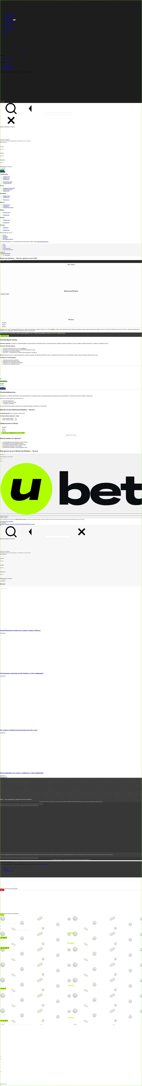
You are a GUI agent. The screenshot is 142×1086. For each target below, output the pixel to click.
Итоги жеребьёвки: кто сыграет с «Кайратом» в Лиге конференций (21, 773)
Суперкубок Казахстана (8, 249)
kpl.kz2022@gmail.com (42, 241)
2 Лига (4, 246)
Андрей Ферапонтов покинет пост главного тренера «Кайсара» (20, 630)
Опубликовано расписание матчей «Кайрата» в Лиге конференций (21, 673)
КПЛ (4, 244)
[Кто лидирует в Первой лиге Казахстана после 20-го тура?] (38, 727)
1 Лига (4, 245)
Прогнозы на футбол (8, 521)
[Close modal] (0, 1056)
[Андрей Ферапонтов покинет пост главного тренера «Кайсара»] (27, 627)
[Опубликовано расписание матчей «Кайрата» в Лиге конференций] (27, 670)
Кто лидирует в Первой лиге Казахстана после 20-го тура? (19, 730)
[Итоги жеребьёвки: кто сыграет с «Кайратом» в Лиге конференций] (27, 770)
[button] (4, 323)
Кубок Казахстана (7, 248)
